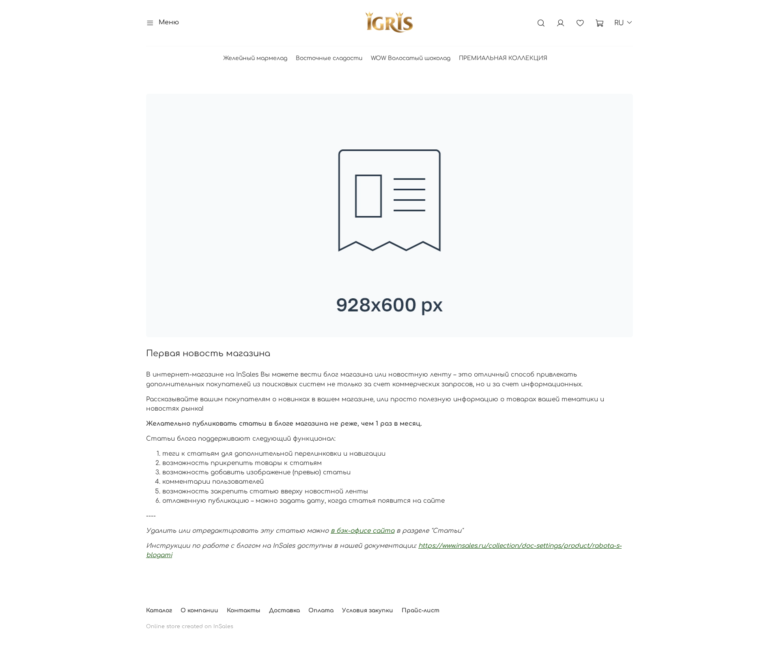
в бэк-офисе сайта (362, 530)
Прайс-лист (420, 610)
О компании (199, 610)
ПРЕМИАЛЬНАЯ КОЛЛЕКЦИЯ (503, 58)
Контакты (243, 610)
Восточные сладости (329, 58)
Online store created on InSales (189, 626)
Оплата (321, 610)
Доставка (284, 610)
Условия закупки (367, 610)
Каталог (159, 610)
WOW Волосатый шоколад (410, 58)
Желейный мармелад (255, 58)
